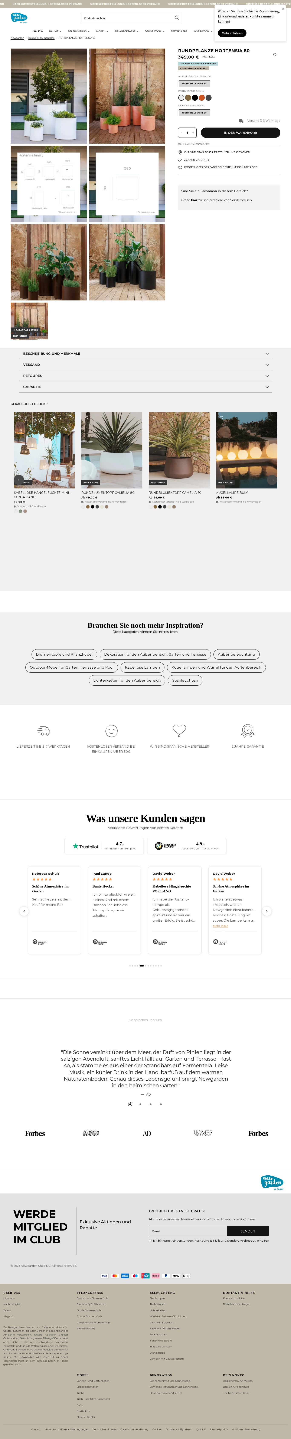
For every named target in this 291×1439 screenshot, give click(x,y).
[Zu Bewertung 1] (130, 979)
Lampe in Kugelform (162, 1322)
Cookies (157, 1429)
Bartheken (83, 1411)
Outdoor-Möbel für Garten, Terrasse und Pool (72, 667)
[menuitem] (38, 31)
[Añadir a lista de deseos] (274, 55)
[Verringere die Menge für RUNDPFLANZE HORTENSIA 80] (181, 133)
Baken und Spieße (161, 1340)
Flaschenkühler (86, 1417)
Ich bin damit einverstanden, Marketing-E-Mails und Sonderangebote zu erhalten (211, 1240)
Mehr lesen (221, 939)
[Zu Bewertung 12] (161, 979)
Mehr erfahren (232, 33)
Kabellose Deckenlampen (165, 1328)
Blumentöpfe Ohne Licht (92, 1304)
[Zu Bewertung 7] (148, 979)
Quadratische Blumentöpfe (93, 1322)
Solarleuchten (158, 1334)
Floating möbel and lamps (166, 1392)
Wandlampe (157, 1352)
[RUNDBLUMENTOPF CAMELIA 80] (112, 450)
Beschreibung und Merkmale (51, 354)
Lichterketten (158, 1310)
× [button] (283, 8)
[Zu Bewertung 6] (145, 979)
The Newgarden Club (236, 1392)
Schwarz (195, 98)
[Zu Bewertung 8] (150, 979)
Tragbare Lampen (161, 1346)
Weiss (181, 98)
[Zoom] (78, 57)
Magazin (8, 1316)
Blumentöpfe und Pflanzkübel (64, 654)
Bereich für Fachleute (236, 1386)
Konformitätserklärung (246, 1429)
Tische (80, 1392)
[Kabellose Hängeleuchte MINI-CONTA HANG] (44, 450)
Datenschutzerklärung (134, 1429)
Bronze (188, 98)
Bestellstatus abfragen (236, 1304)
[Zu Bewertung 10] (156, 979)
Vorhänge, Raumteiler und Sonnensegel (174, 1386)
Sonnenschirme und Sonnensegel (170, 1380)
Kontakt (36, 1429)
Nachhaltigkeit (12, 1304)
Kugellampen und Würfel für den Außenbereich (216, 667)
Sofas (80, 1405)
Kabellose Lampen (142, 667)
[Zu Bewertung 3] (135, 979)
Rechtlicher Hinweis (104, 1429)
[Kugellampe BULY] (246, 450)
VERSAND (31, 365)
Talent (7, 1310)
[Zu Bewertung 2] (132, 979)
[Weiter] (267, 924)
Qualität (201, 1429)
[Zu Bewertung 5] (142, 979)
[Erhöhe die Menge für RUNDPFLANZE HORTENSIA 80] (193, 133)
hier (194, 200)
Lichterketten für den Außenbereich (127, 680)
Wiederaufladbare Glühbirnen (168, 1316)
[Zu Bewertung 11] (158, 979)
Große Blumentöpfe (89, 1310)
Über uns (8, 1298)
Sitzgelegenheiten (88, 1386)
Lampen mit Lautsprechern (167, 1358)
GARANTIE (32, 387)
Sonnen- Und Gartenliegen (93, 1380)
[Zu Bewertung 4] (137, 979)
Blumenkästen (86, 1328)
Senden (248, 1231)
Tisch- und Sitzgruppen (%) (93, 1398)
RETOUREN (32, 376)
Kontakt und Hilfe (234, 1298)
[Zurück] (24, 924)
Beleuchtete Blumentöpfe (92, 1298)
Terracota (202, 98)
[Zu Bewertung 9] (153, 979)
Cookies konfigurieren (179, 1429)
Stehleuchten (185, 680)
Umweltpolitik (219, 1429)
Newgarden (17, 37)
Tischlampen (158, 1304)
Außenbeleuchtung (236, 654)
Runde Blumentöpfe (89, 1316)
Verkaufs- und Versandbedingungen (67, 1429)
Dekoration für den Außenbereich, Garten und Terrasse (155, 654)
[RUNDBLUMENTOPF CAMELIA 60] (179, 450)
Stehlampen (157, 1298)
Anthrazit (209, 98)
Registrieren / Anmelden (238, 1380)
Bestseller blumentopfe (41, 37)
